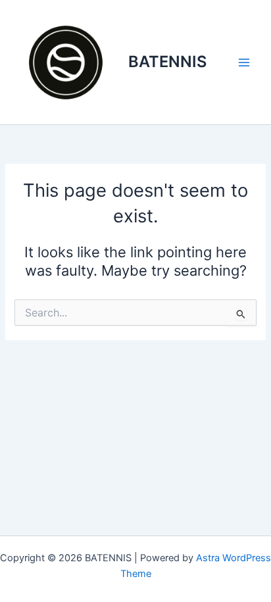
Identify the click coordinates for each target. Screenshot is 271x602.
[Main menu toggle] (244, 62)
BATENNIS (167, 61)
